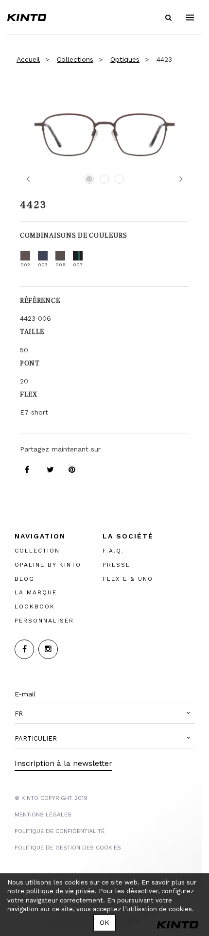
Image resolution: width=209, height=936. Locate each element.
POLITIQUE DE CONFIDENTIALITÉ (59, 831)
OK (104, 922)
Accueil (28, 59)
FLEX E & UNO (128, 578)
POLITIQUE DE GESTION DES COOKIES (68, 847)
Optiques (124, 59)
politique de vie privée (60, 891)
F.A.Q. (113, 550)
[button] (104, 714)
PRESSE (116, 564)
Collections (75, 59)
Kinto (26, 17)
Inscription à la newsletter (63, 763)
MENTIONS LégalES (43, 814)
